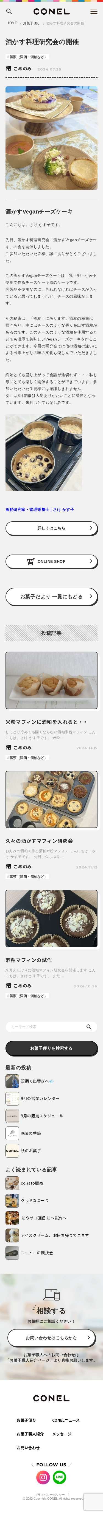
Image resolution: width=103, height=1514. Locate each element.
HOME (12, 23)
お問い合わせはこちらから (51, 1337)
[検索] (89, 1026)
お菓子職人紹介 (30, 1434)
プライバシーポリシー (50, 1494)
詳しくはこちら (52, 528)
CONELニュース (66, 1420)
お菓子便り (31, 23)
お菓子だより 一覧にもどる (51, 596)
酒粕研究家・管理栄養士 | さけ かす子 (39, 509)
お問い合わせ (28, 1447)
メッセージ (61, 1434)
